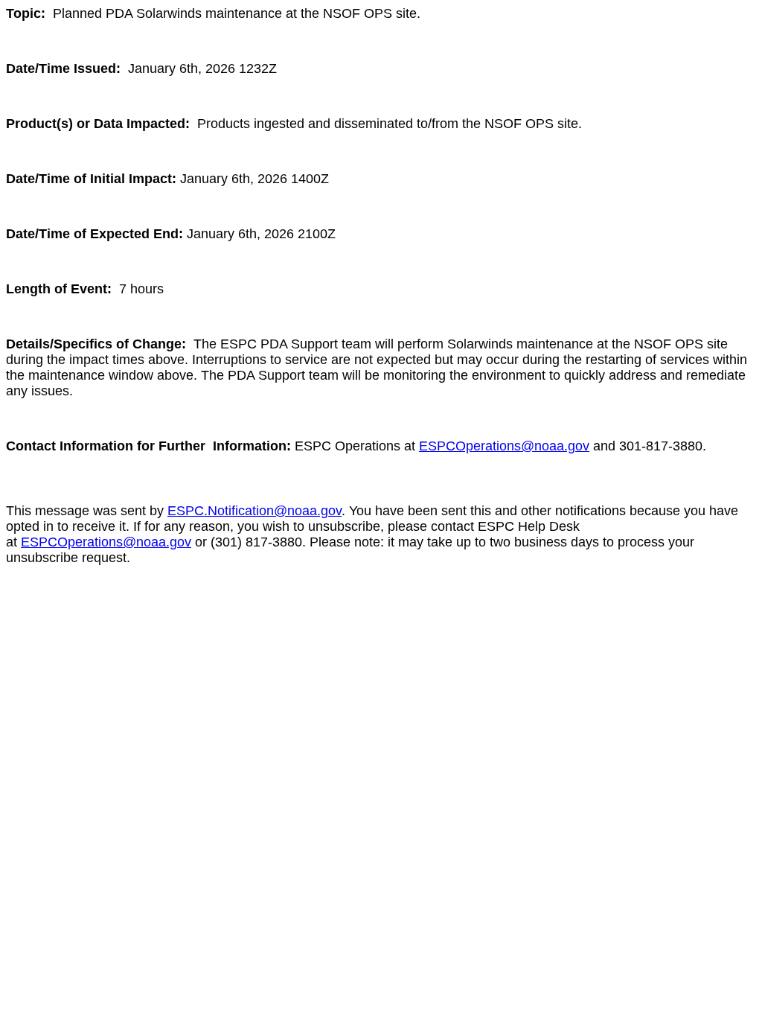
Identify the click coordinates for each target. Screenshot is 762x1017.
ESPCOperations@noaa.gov (504, 446)
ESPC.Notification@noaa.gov (254, 510)
